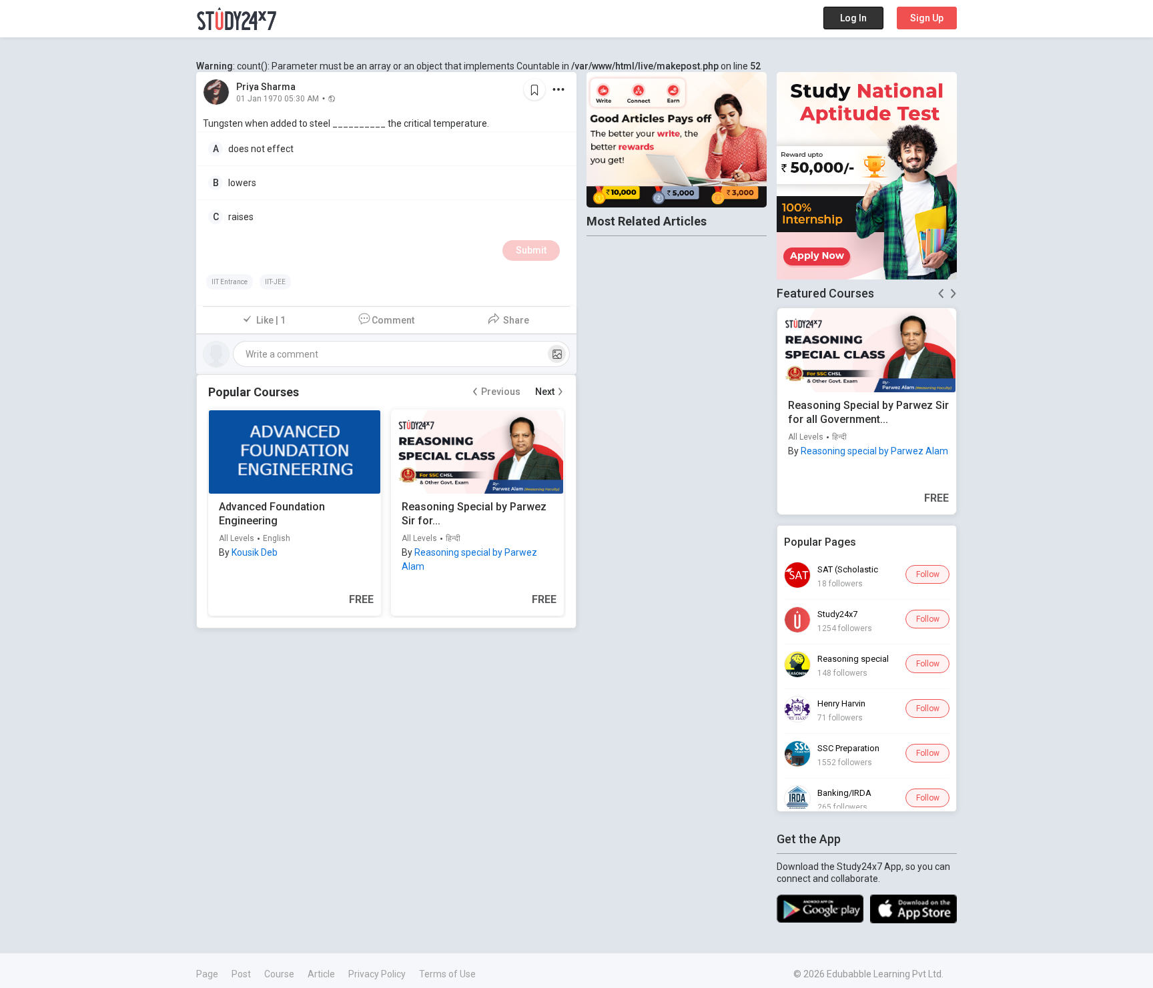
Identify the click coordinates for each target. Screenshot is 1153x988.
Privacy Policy (377, 974)
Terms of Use (447, 974)
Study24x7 (837, 614)
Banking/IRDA (844, 793)
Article (321, 974)
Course (279, 974)
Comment (393, 320)
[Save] (534, 89)
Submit (531, 250)
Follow (927, 574)
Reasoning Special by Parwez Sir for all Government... (868, 412)
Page (207, 974)
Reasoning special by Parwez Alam (874, 451)
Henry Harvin (841, 703)
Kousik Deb (255, 552)
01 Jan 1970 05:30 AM (277, 98)
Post (241, 974)
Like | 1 (271, 320)
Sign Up (926, 18)
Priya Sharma (266, 86)
